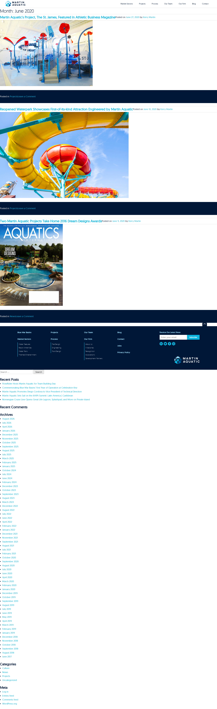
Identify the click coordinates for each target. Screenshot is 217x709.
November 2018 (10, 640)
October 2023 (9, 490)
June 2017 (7, 656)
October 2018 (9, 644)
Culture (5, 668)
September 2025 (10, 446)
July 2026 (6, 422)
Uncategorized (9, 680)
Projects (142, 4)
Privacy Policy (123, 352)
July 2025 (6, 454)
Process (155, 4)
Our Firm (182, 4)
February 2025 (9, 462)
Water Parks (23, 351)
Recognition (90, 351)
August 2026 (8, 418)
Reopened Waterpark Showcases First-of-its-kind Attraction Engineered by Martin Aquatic (66, 109)
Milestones (89, 348)
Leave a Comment (27, 96)
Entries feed (8, 695)
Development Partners (93, 358)
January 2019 (8, 632)
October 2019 (9, 597)
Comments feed (10, 699)
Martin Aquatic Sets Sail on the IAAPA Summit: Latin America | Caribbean (37, 395)
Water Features (24, 344)
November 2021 (10, 537)
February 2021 (9, 553)
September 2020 (10, 561)
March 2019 (8, 624)
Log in (5, 691)
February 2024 (9, 482)
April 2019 (7, 621)
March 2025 (8, 458)
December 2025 (10, 434)
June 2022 (7, 517)
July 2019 (6, 609)
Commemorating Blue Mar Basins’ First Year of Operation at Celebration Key (39, 387)
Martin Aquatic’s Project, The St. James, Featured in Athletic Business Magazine (57, 17)
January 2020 (8, 589)
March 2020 (8, 581)
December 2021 (9, 533)
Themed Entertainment (27, 355)
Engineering (56, 348)
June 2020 (7, 573)
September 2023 (10, 494)
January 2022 (8, 529)
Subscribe (193, 337)
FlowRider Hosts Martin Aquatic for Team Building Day (29, 383)
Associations (90, 355)
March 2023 (8, 502)
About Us (88, 344)
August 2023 (8, 498)
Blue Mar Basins (24, 332)
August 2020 (8, 565)
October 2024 (9, 470)
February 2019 (9, 628)
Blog (194, 4)
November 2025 (10, 438)
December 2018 (10, 636)
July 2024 (6, 474)
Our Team (168, 4)
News (13, 316)
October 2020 (9, 557)
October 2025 (9, 442)
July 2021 (6, 549)
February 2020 (9, 585)
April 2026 (7, 426)
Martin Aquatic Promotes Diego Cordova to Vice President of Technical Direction (42, 391)
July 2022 (6, 513)
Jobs (119, 346)
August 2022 (8, 510)
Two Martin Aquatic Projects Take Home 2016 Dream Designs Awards (51, 221)
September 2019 (10, 601)
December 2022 (10, 506)
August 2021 (8, 545)
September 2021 (10, 541)
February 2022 (9, 525)
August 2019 (8, 605)
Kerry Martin (149, 17)
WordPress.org (9, 703)
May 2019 (7, 616)
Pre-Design (56, 344)
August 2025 (8, 450)
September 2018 (10, 648)
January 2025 (8, 466)
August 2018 (8, 652)
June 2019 (7, 613)
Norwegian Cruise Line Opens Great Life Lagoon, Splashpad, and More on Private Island (46, 399)
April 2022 (7, 521)
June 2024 (7, 478)
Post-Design (56, 351)
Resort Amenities (25, 348)
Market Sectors (127, 4)
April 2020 (7, 577)
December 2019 (10, 593)
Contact (205, 4)
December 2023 (10, 486)
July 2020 (6, 569)
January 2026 (8, 430)
